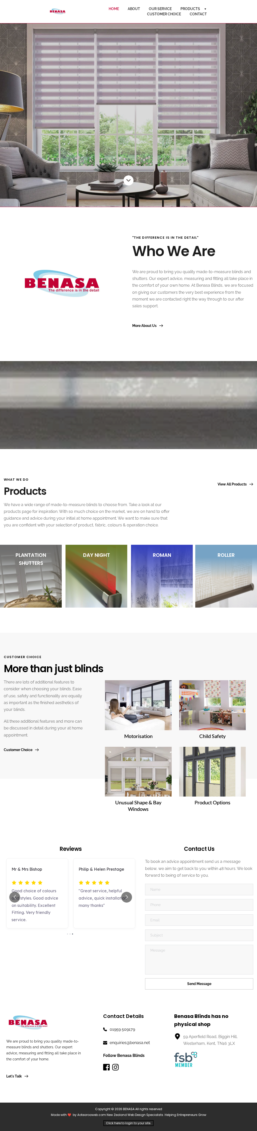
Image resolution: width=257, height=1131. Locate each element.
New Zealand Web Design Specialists (135, 1115)
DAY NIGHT (96, 555)
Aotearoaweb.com (91, 1115)
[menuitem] (113, 9)
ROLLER (226, 555)
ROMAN (162, 555)
